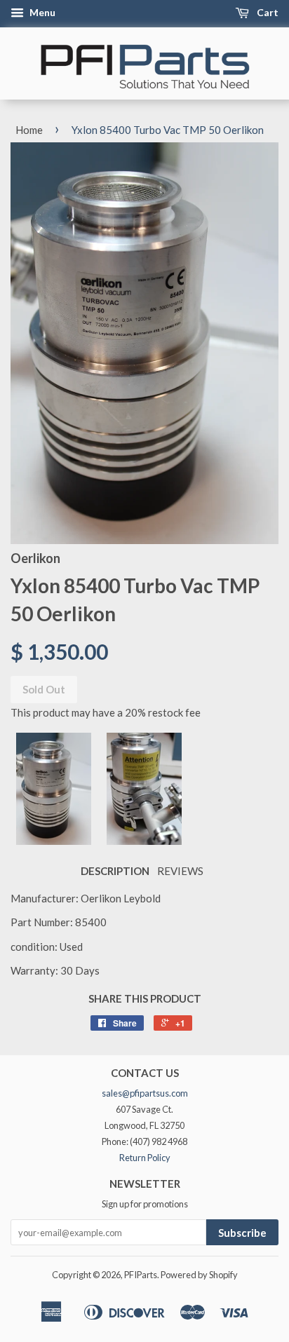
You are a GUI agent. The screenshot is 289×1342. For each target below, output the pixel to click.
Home (29, 129)
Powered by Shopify (199, 1274)
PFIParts (140, 1274)
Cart (266, 12)
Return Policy (144, 1157)
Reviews (180, 871)
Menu (41, 12)
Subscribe (242, 1232)
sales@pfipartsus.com (145, 1093)
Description (115, 871)
